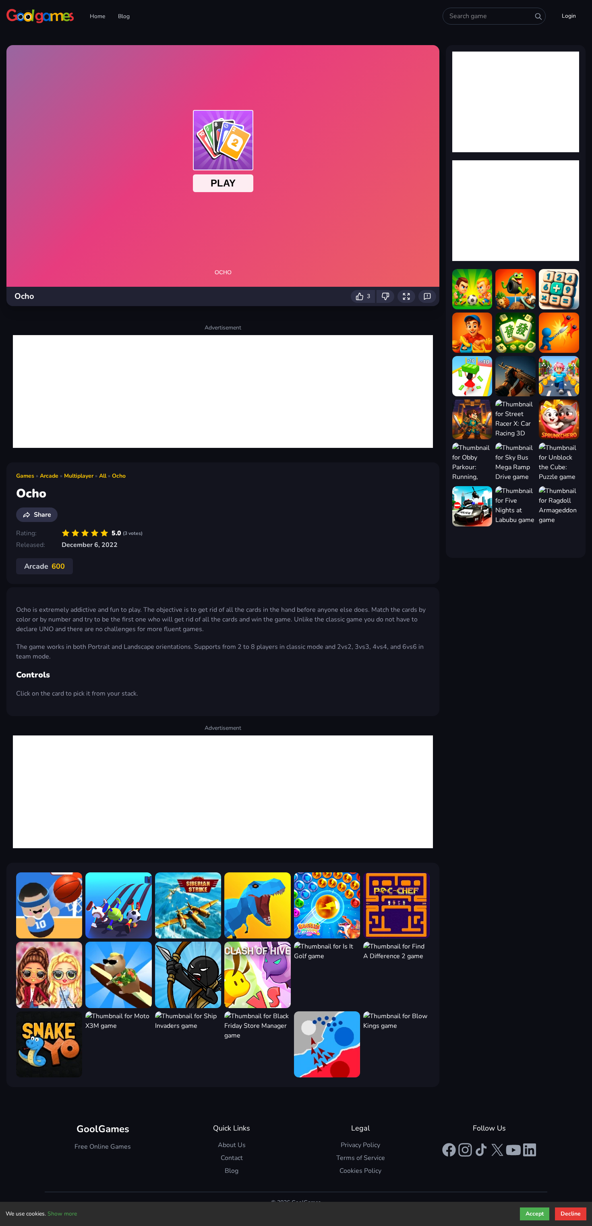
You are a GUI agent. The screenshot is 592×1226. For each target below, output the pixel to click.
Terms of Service (360, 1158)
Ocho (119, 476)
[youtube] (513, 1150)
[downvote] (385, 296)
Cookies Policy (360, 1170)
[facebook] (449, 1150)
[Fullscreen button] (406, 296)
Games (25, 476)
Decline (571, 1214)
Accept (535, 1214)
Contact (232, 1158)
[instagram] (465, 1150)
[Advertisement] (223, 391)
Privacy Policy (360, 1145)
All (102, 476)
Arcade (49, 476)
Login (569, 16)
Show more (62, 1214)
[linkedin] (530, 1150)
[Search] (538, 16)
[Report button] (427, 296)
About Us (232, 1145)
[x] (497, 1150)
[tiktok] (481, 1150)
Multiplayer (78, 476)
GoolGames (103, 1128)
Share (42, 514)
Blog (124, 16)
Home (97, 16)
